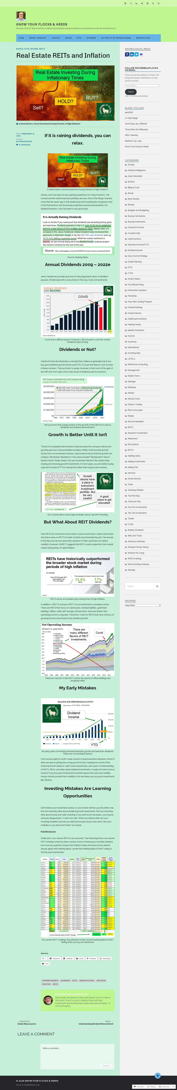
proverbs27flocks (24, 141)
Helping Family (134, 324)
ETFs (79, 38)
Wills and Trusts (135, 536)
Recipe (131, 416)
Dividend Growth (50, 980)
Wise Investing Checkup (138, 564)
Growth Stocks (87, 980)
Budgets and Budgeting (138, 210)
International (133, 347)
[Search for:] (143, 586)
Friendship (132, 296)
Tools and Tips (134, 501)
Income (34, 49)
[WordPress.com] (147, 3)
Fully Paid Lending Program (140, 302)
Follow (131, 92)
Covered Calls (134, 233)
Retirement (133, 438)
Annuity (131, 165)
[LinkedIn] (136, 3)
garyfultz (129, 112)
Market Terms (134, 376)
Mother (131, 393)
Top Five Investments (137, 507)
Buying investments (136, 222)
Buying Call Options (136, 216)
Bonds (131, 193)
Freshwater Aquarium (137, 290)
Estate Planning (135, 262)
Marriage (131, 381)
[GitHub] (153, 3)
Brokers (131, 205)
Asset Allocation (135, 176)
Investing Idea (134, 353)
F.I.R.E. (130, 273)
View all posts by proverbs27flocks (86, 1006)
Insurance (132, 342)
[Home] (125, 3)
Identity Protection (136, 330)
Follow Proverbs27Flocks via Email (141, 69)
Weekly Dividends (136, 530)
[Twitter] (142, 3)
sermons (131, 473)
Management (134, 370)
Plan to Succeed (135, 410)
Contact (56, 38)
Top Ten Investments (137, 513)
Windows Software (136, 541)
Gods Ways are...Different (136, 124)
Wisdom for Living (136, 553)
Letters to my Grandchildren (116, 38)
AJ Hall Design (131, 118)
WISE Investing (134, 558)
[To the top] (158, 1076)
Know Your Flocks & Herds (41, 24)
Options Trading (135, 404)
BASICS (68, 38)
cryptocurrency (134, 239)
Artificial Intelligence (136, 170)
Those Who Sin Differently (136, 129)
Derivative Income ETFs (138, 244)
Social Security (134, 478)
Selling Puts (133, 467)
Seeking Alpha (143, 38)
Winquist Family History (138, 547)
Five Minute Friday (136, 284)
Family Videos (134, 279)
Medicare (132, 387)
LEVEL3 (131, 359)
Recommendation (136, 421)
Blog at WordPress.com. (28, 1085)
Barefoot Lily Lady (133, 141)
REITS (42, 49)
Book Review (133, 199)
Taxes (130, 484)
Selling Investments (136, 461)
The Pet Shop (134, 496)
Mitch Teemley (131, 135)
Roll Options (133, 444)
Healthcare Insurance (137, 319)
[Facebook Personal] (131, 3)
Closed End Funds (136, 227)
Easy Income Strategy (138, 256)
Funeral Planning (135, 307)
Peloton (46, 984)
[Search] (158, 3)
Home (21, 38)
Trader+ (131, 518)
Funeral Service (134, 313)
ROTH (130, 450)
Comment (106, 1066)
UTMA (130, 524)
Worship (131, 570)
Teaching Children (136, 490)
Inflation (101, 980)
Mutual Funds (134, 399)
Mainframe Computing (138, 364)
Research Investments (138, 433)
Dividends (91, 38)
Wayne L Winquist (37, 38)
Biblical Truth (133, 187)
